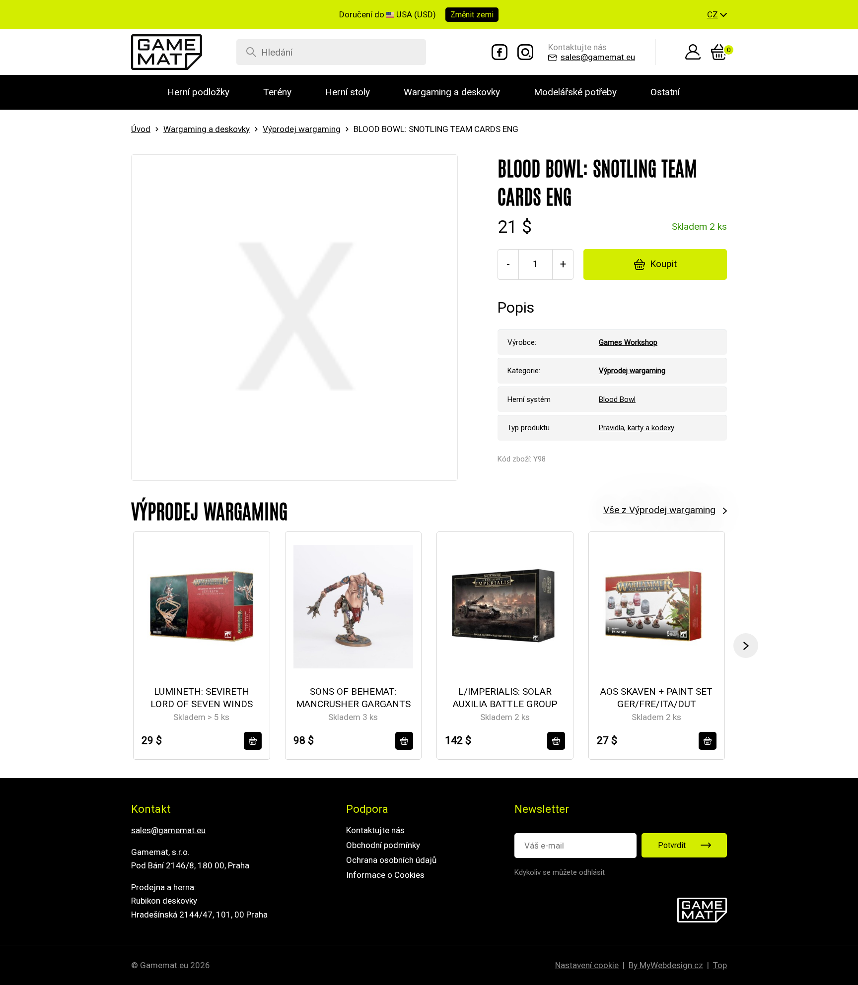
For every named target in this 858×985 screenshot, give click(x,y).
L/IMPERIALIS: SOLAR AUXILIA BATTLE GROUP (505, 698)
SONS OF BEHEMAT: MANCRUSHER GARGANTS (353, 698)
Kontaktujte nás (375, 830)
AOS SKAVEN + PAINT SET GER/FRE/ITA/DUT (656, 698)
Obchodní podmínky (383, 845)
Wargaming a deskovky (206, 129)
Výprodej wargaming (302, 129)
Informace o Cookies (385, 875)
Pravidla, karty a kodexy (636, 427)
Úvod (140, 129)
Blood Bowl (617, 399)
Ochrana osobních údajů (391, 860)
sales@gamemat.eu (168, 830)
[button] (717, 14)
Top (720, 965)
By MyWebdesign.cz (666, 965)
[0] (719, 52)
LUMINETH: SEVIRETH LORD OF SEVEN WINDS (201, 698)
